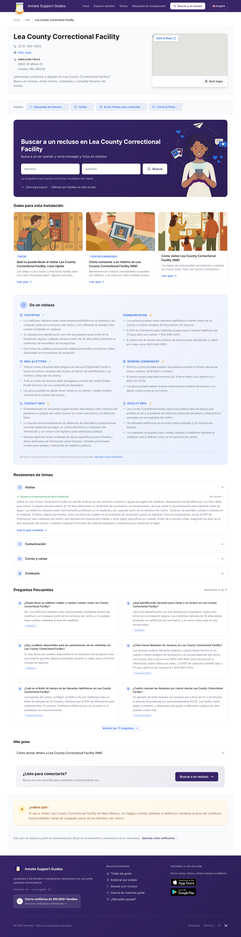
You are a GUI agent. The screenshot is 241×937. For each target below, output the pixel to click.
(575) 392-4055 (29, 46)
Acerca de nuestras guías (128, 892)
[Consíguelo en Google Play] (183, 892)
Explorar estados (104, 6)
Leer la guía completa (30, 530)
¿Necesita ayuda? (123, 899)
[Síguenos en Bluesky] (225, 925)
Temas (123, 6)
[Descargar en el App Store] (184, 882)
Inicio (86, 6)
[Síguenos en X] (219, 925)
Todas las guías (121, 873)
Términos (209, 925)
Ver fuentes (215, 496)
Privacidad (194, 925)
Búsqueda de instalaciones (149, 6)
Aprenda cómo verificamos (109, 456)
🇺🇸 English (218, 6)
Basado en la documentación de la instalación (45, 496)
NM (27, 19)
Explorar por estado (124, 880)
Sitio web (24, 52)
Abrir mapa (216, 81)
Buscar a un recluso (190, 6)
